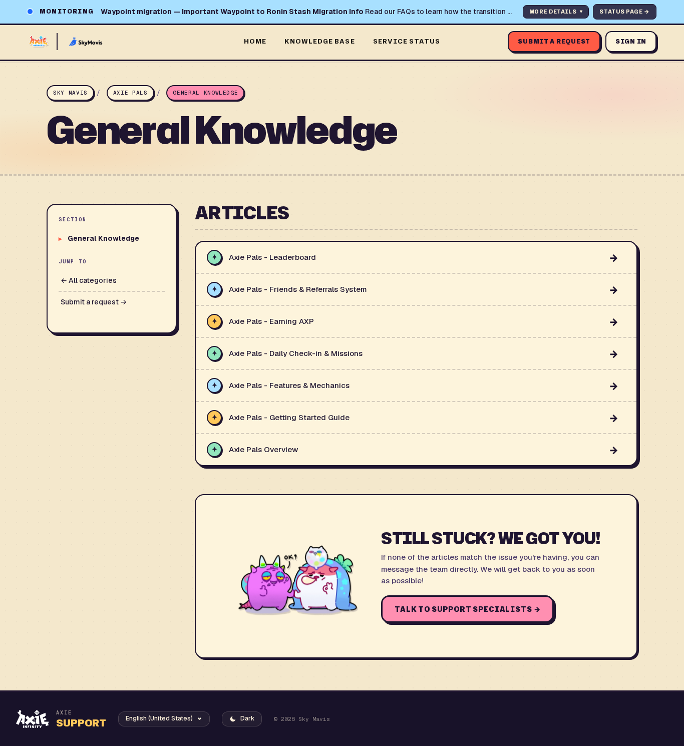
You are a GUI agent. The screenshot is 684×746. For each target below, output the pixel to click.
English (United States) (159, 718)
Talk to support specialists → (467, 609)
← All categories (89, 280)
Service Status (407, 41)
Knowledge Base (319, 41)
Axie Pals (130, 92)
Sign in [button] (630, 41)
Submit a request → (94, 301)
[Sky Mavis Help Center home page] (130, 42)
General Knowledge (205, 92)
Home (255, 41)
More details (556, 12)
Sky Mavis (70, 92)
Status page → (624, 12)
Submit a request (554, 41)
